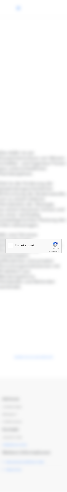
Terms (57, 251)
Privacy (51, 251)
